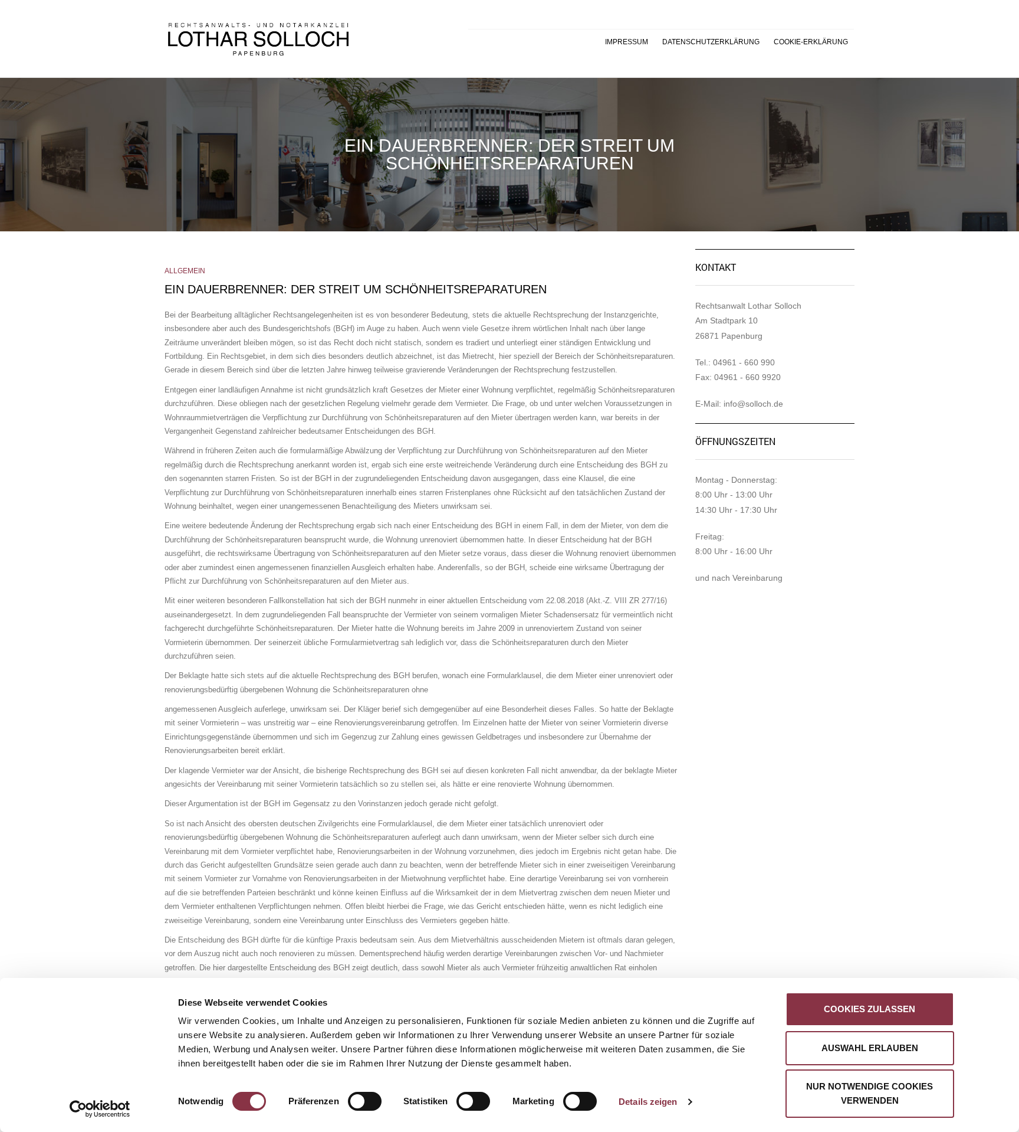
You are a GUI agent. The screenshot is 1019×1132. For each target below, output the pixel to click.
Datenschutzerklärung (711, 42)
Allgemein (185, 271)
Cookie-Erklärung (811, 42)
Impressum (626, 42)
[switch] (351, 1095)
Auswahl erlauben (869, 1048)
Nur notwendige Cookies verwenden (869, 1093)
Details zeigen (648, 1102)
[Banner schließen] (977, 996)
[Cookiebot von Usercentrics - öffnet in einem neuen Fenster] (100, 1109)
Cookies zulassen (869, 1009)
